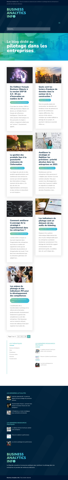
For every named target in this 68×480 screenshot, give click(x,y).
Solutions (21, 168)
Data (48, 100)
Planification (51, 168)
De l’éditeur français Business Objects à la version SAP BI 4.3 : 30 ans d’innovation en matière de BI (19, 93)
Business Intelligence (22, 102)
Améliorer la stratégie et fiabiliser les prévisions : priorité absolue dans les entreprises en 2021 (48, 158)
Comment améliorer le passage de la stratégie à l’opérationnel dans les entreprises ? (19, 225)
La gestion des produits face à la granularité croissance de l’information (18, 160)
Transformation (23, 233)
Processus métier (52, 229)
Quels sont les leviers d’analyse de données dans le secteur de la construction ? (48, 92)
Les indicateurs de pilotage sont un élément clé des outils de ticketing (47, 222)
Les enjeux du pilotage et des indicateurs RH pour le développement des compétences (19, 291)
